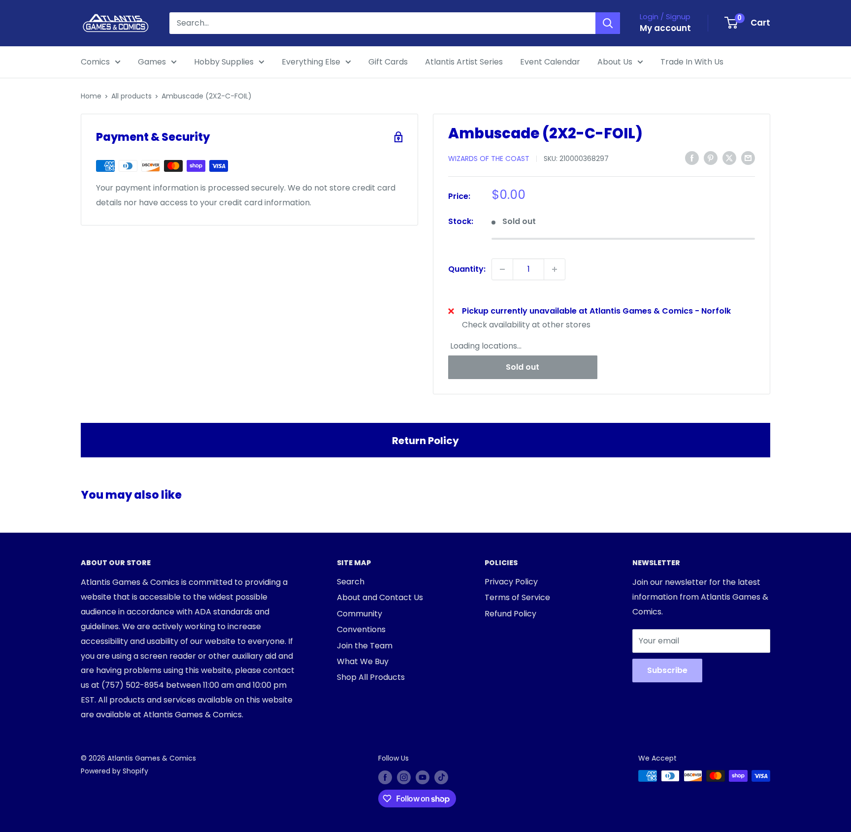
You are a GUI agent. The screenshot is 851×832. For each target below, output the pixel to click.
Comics (95, 61)
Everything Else (311, 61)
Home (91, 96)
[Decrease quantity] (502, 269)
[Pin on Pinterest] (711, 158)
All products (131, 96)
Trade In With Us (691, 61)
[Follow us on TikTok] (441, 777)
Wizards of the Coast (488, 158)
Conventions (361, 629)
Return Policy (425, 441)
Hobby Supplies (224, 61)
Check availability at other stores (526, 324)
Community (359, 613)
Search (350, 581)
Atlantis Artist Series (464, 61)
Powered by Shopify (114, 771)
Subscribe (667, 670)
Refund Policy (510, 613)
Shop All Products (371, 677)
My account (665, 28)
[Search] (607, 23)
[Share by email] (748, 158)
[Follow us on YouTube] (422, 777)
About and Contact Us (380, 597)
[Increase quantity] (554, 269)
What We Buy (363, 661)
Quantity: (467, 269)
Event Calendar (550, 61)
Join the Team (365, 645)
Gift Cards (388, 61)
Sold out (522, 367)
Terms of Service (517, 597)
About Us (614, 61)
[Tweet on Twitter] (729, 158)
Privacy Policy (511, 581)
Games (152, 61)
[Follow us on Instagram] (404, 777)
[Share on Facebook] (692, 158)
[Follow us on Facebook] (385, 777)
